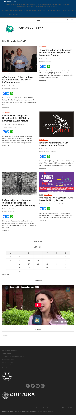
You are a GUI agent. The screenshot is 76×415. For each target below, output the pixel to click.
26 (47, 268)
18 (38, 264)
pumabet (36, 10)
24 (29, 268)
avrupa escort (55, 6)
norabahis (68, 10)
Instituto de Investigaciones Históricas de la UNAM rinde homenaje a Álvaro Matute (15, 118)
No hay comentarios (18, 85)
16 (19, 264)
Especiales (69, 407)
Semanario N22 (60, 407)
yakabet (41, 10)
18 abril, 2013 (6, 85)
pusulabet (56, 10)
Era (17, 88)
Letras (41, 194)
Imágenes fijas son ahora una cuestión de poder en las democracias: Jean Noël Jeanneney (18, 203)
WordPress (33, 411)
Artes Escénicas (45, 151)
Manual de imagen (7, 362)
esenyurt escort (22, 4)
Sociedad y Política (11, 127)
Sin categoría (6, 74)
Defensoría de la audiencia (9, 350)
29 (10, 271)
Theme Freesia (25, 411)
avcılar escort (31, 4)
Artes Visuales (8, 211)
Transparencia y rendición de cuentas (13, 356)
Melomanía (44, 61)
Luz (13, 211)
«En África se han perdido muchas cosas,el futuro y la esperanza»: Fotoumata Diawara (55, 52)
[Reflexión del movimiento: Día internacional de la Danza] (56, 124)
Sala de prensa (6, 353)
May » (8, 274)
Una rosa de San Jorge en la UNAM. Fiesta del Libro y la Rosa (56, 199)
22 (10, 268)
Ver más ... (7, 107)
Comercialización (7, 365)
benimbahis (5, 10)
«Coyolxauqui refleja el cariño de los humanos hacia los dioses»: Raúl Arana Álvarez (18, 80)
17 (29, 264)
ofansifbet (62, 10)
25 (38, 268)
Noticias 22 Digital (30, 28)
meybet (31, 10)
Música (49, 61)
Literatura (66, 204)
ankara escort (6, 14)
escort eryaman (15, 14)
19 (47, 264)
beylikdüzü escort (11, 4)
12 (47, 260)
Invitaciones (5, 368)
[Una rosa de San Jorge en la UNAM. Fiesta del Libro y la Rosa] (56, 182)
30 (19, 271)
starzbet (17, 10)
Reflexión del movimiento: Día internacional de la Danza (53, 144)
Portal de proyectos (8, 359)
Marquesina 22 (40, 407)
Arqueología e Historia (10, 88)
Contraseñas (50, 407)
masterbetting (48, 10)
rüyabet (27, 10)
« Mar (4, 274)
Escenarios (53, 151)
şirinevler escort (45, 6)
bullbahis (12, 10)
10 (29, 260)
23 (19, 268)
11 (38, 260)
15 (10, 264)
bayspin (22, 10)
